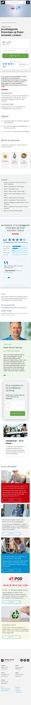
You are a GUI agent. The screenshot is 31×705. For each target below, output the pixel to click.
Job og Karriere (18, 692)
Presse (2, 687)
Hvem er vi (17, 689)
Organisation (18, 690)
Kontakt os (17, 687)
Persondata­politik (4, 690)
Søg (24, 2)
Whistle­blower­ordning (5, 689)
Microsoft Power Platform (9, 22)
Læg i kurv (16, 55)
